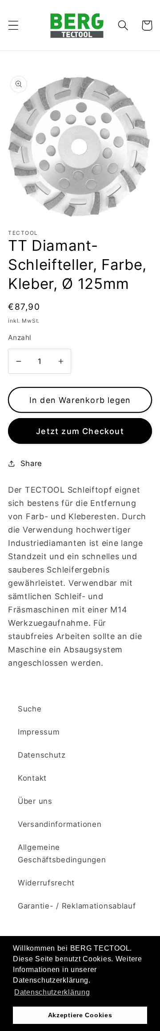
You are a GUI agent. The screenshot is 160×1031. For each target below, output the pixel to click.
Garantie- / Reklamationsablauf (77, 905)
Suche (30, 708)
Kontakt (32, 778)
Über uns (35, 801)
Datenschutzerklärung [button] (52, 992)
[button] (13, 25)
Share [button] (31, 463)
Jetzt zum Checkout (80, 431)
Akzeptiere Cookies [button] (80, 1015)
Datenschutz (42, 755)
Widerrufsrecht (46, 882)
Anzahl (20, 337)
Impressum (39, 731)
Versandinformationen (59, 824)
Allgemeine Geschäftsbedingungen (62, 853)
